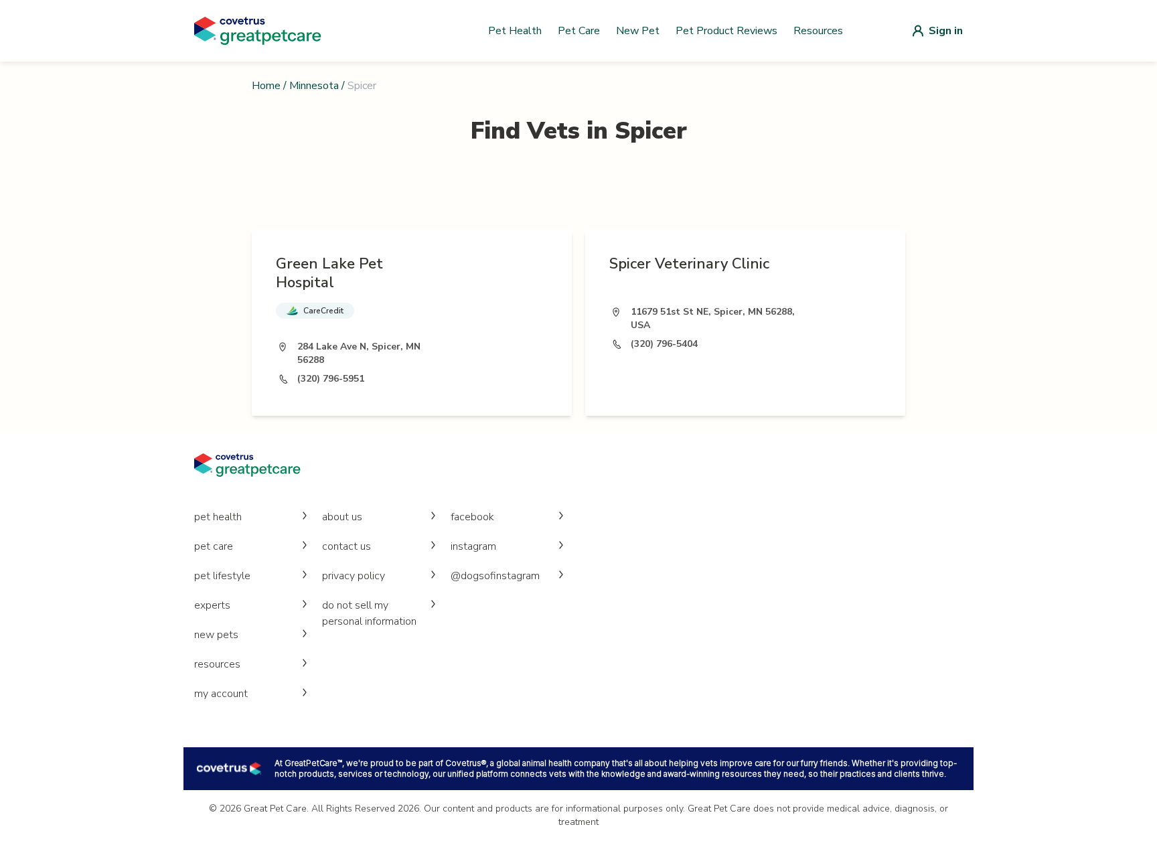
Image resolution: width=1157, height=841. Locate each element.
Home (266, 85)
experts (212, 605)
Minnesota (314, 85)
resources (217, 664)
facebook (472, 517)
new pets (216, 634)
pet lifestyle (222, 575)
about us (342, 517)
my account (221, 693)
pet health (218, 517)
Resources (818, 30)
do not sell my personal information (369, 613)
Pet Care (579, 30)
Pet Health (515, 30)
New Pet (638, 30)
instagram (473, 546)
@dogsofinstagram (495, 575)
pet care (213, 546)
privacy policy (353, 575)
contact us (346, 546)
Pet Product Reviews (726, 30)
